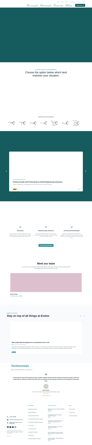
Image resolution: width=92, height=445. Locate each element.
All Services (78, 1)
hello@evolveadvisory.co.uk (16, 419)
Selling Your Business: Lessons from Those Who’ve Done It (55, 427)
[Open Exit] (62, 4)
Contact (83, 1)
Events (67, 1)
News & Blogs (72, 1)
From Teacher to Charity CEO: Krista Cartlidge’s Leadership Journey (55, 421)
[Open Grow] (50, 4)
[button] (6, 171)
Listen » (49, 411)
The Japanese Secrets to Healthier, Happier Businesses (55, 415)
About (58, 1)
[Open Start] (37, 4)
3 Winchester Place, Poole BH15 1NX (15, 423)
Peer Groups (46, 393)
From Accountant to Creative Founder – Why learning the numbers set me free (56, 433)
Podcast (62, 1)
